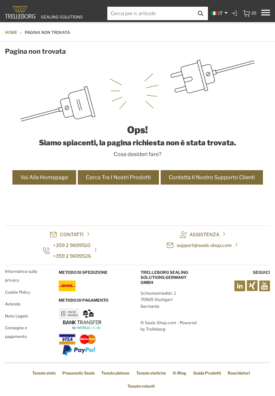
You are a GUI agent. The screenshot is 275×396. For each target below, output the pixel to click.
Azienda (12, 303)
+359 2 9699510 (72, 245)
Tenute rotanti (141, 386)
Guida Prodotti (207, 373)
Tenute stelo (44, 373)
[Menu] (265, 13)
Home (11, 32)
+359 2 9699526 (72, 256)
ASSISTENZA (204, 234)
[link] (235, 13)
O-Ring (179, 373)
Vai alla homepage (44, 177)
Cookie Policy (17, 292)
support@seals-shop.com (204, 245)
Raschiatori (239, 373)
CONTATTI (72, 234)
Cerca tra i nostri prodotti (118, 177)
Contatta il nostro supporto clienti (212, 177)
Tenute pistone (115, 373)
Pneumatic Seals (78, 373)
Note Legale (16, 315)
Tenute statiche (151, 373)
